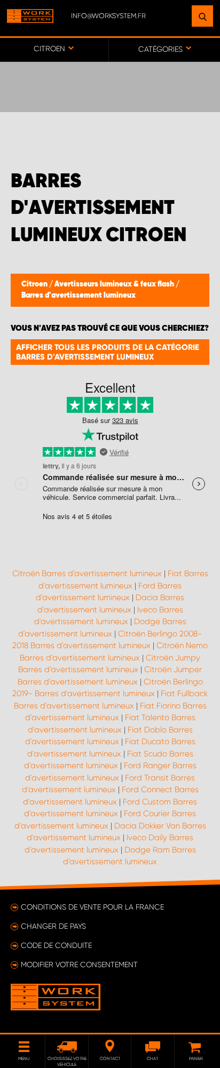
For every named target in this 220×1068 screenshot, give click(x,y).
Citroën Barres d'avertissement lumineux (87, 573)
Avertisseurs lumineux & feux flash (115, 284)
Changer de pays (53, 926)
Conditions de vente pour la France (92, 907)
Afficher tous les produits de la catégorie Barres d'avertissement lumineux (107, 352)
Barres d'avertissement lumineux (78, 295)
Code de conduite (56, 945)
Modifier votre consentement (79, 964)
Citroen (35, 284)
